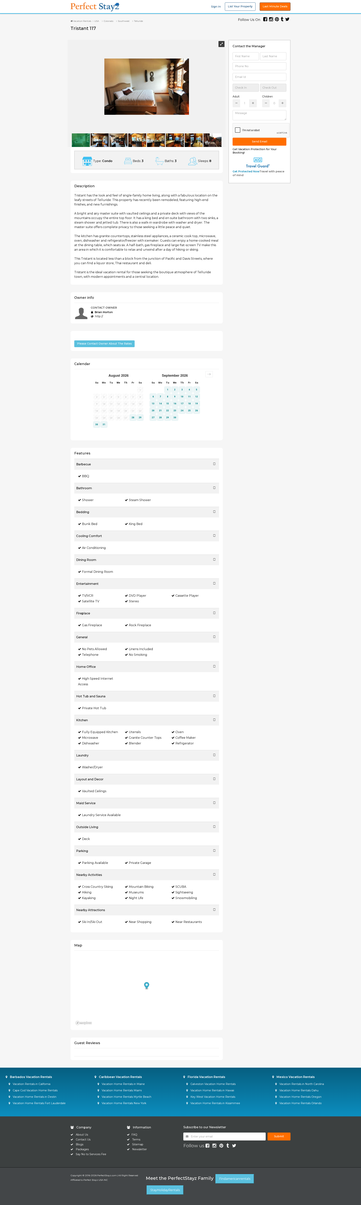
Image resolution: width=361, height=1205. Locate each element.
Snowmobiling (186, 898)
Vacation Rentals (82, 21)
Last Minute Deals (275, 6)
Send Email (259, 141)
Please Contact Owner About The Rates (104, 343)
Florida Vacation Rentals (206, 1077)
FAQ (134, 1134)
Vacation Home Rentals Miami (121, 1090)
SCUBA (180, 887)
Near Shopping (140, 922)
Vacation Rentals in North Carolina (301, 1084)
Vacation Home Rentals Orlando (300, 1103)
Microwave (90, 737)
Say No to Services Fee (91, 1154)
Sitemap (137, 1144)
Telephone (90, 655)
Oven (179, 732)
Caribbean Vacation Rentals (120, 1077)
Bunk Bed (89, 524)
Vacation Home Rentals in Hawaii (212, 1090)
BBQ (85, 476)
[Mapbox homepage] (83, 1023)
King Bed (136, 524)
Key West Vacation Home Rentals (212, 1096)
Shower (88, 500)
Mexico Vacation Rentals (295, 1077)
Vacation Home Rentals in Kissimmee (215, 1103)
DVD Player (137, 595)
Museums (136, 892)
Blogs (79, 1144)
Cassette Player (187, 595)
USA (96, 21)
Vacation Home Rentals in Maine (123, 1084)
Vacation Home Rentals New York (123, 1103)
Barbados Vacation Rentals (30, 1077)
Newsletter (139, 1149)
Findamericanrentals (234, 1179)
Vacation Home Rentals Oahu (299, 1090)
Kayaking (89, 898)
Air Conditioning (94, 548)
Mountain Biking (141, 887)
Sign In (216, 6)
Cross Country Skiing (97, 887)
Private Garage (140, 863)
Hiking (87, 892)
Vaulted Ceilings (94, 791)
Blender (135, 743)
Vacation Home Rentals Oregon (300, 1096)
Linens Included (141, 649)
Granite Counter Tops (145, 737)
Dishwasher (90, 743)
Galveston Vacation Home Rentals (213, 1084)
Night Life (136, 898)
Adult (236, 96)
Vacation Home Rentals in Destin (34, 1096)
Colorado (108, 21)
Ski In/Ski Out (92, 922)
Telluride (138, 21)
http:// (99, 316)
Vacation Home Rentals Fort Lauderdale (39, 1103)
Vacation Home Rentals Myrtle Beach (126, 1096)
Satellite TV (90, 601)
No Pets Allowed (94, 649)
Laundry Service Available (101, 815)
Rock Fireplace (140, 625)
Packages (82, 1149)
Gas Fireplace (92, 625)
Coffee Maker (185, 737)
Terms (136, 1139)
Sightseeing (184, 892)
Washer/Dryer (92, 767)
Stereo (134, 601)
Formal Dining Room (97, 572)
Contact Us (83, 1139)
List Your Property (240, 6)
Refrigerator (184, 743)
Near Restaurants (188, 922)
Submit (279, 1136)
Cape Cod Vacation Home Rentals (35, 1090)
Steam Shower (140, 500)
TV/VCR (87, 595)
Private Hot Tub (94, 708)
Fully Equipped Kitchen (100, 732)
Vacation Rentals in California (31, 1084)
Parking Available (95, 863)
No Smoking (138, 655)
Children (267, 96)
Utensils (135, 732)
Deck (86, 839)
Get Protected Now (246, 171)
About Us (81, 1134)
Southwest (124, 21)
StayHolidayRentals (165, 1190)
